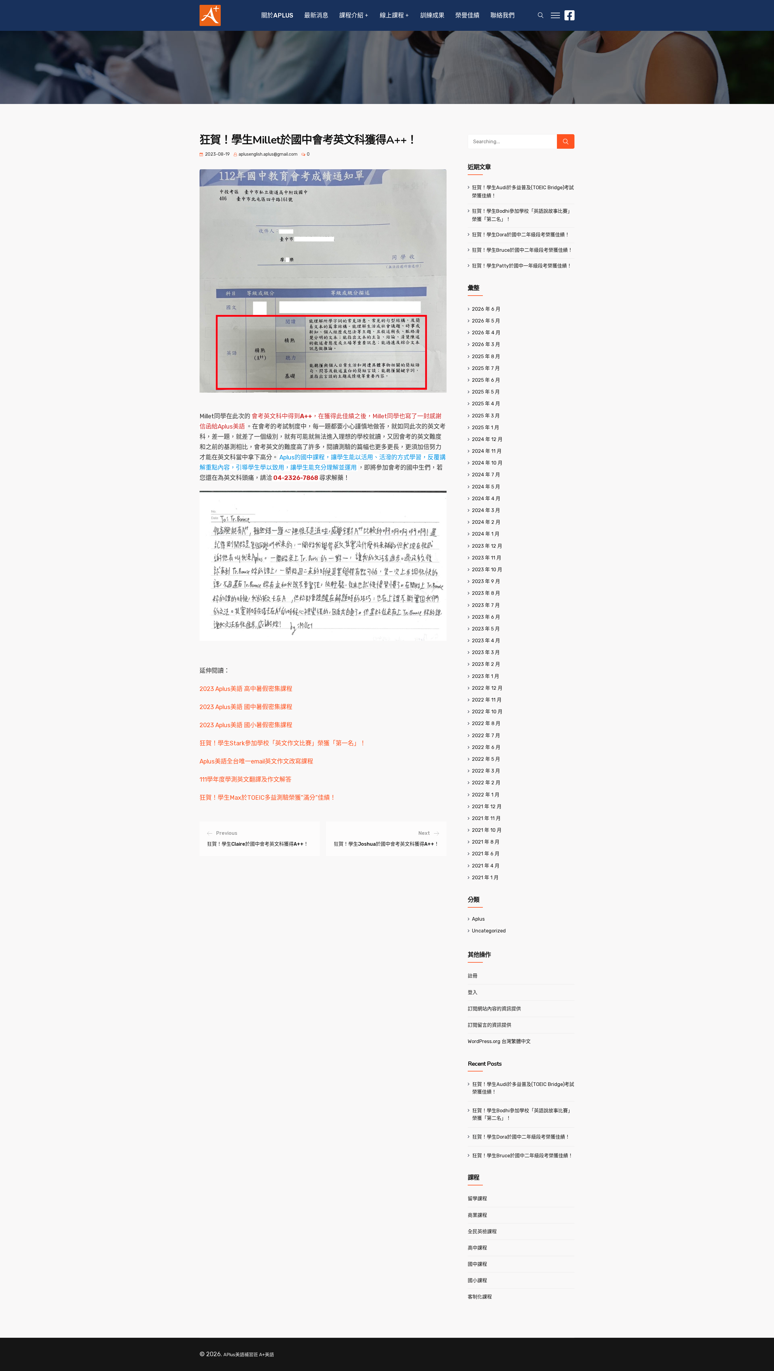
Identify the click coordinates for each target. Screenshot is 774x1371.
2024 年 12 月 (487, 439)
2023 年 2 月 (486, 664)
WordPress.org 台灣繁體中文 (499, 1041)
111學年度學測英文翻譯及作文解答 (245, 779)
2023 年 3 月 (486, 652)
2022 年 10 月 (487, 712)
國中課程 (477, 1264)
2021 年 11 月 (486, 818)
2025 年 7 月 (486, 368)
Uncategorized (489, 931)
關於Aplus (277, 15)
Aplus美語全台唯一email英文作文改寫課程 (256, 761)
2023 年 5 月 (486, 629)
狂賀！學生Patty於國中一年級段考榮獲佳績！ (522, 266)
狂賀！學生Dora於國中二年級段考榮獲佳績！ (521, 235)
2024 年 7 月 (486, 475)
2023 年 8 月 (486, 593)
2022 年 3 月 (486, 771)
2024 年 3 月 (486, 510)
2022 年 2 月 (486, 783)
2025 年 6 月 (486, 380)
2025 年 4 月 (486, 404)
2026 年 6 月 (486, 309)
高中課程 (477, 1248)
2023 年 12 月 (487, 546)
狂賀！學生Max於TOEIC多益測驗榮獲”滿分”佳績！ (268, 797)
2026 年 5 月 (486, 321)
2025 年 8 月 (486, 356)
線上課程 (392, 15)
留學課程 (477, 1198)
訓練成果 (432, 15)
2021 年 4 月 (485, 866)
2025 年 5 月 (486, 392)
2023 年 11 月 (486, 558)
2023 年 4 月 (486, 640)
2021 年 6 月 (485, 854)
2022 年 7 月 (486, 735)
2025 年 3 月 (486, 416)
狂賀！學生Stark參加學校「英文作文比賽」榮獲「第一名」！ (283, 743)
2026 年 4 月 (486, 332)
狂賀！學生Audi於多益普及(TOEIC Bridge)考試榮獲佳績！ (523, 1088)
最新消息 (316, 15)
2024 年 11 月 (487, 451)
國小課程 (477, 1280)
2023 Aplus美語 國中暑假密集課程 (246, 707)
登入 (472, 992)
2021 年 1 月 (485, 877)
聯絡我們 (502, 15)
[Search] (565, 141)
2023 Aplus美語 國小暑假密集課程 (246, 725)
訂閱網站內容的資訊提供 (494, 1009)
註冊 (472, 976)
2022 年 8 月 (486, 723)
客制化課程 (480, 1297)
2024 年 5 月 (486, 487)
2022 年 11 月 (487, 700)
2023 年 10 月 (487, 569)
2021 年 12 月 (487, 806)
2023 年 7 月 (486, 605)
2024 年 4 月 (486, 498)
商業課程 (477, 1215)
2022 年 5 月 (486, 759)
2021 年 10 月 (487, 830)
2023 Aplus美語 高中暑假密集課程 (246, 688)
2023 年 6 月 (486, 617)
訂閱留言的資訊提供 (489, 1025)
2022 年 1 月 (485, 795)
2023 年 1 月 (485, 676)
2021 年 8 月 (485, 842)
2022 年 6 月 (486, 747)
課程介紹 (351, 15)
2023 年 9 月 (486, 581)
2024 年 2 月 (486, 522)
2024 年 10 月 (487, 463)
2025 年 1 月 (485, 427)
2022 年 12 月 (487, 688)
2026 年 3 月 (486, 344)
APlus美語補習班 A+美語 (248, 1354)
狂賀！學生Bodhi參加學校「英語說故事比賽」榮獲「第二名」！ (522, 1114)
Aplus (478, 919)
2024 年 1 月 (485, 534)
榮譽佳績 (467, 15)
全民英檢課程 (482, 1231)
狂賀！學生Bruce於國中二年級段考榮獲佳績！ (522, 250)
